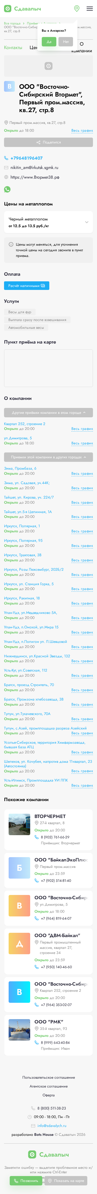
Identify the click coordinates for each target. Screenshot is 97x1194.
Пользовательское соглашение (48, 1077)
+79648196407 (27, 158)
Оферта (49, 1095)
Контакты (13, 47)
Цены (36, 47)
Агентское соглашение (49, 1086)
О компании (81, 47)
